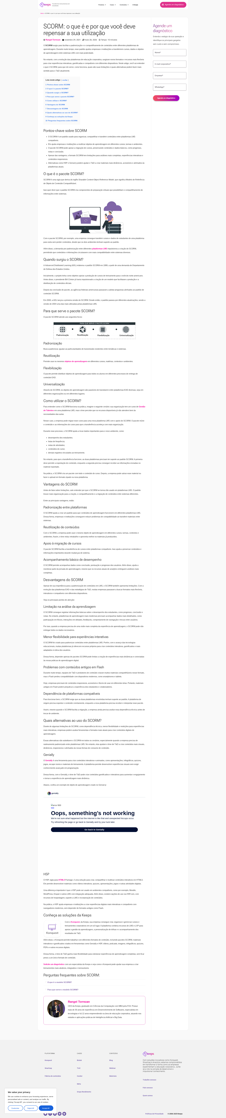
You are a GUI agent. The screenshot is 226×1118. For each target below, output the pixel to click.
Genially (48, 760)
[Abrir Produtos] (105, 5)
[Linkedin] (59, 1114)
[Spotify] (64, 1114)
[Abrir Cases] (115, 5)
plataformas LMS (99, 249)
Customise (15, 1108)
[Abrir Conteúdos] (128, 5)
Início (42, 13)
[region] (30, 1100)
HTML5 (62, 880)
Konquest (75, 922)
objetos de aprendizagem (76, 361)
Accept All (45, 1108)
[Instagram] (50, 1114)
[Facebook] (55, 1114)
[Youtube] (45, 1114)
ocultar (64, 80)
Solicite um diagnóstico (53, 964)
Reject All (30, 1108)
